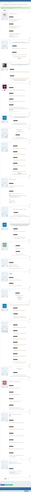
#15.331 (29, 242)
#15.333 (29, 272)
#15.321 (29, 12)
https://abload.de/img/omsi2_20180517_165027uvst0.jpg (19, 154)
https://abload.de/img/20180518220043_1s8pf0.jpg (15, 407)
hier (12, 8)
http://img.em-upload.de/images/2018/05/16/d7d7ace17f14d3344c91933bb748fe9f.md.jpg (20, 78)
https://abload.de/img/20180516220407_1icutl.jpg (15, 26)
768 (6, 478)
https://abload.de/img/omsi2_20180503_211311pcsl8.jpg (19, 327)
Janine (3, 5)
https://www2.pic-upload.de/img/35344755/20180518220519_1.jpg (16, 429)
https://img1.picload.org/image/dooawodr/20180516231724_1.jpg (19, 48)
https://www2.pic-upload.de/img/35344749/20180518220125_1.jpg (16, 422)
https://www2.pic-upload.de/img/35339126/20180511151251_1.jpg (16, 193)
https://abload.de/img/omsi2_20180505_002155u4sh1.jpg (19, 356)
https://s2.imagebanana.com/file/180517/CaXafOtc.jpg (20, 231)
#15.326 (29, 128)
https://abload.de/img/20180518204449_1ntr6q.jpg (15, 394)
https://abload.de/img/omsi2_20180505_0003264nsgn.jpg (19, 350)
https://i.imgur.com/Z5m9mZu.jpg (20, 295)
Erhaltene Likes (3, 47)
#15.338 (29, 380)
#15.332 (29, 259)
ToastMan (15, 218)
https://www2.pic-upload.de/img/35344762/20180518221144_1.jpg (16, 442)
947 (8, 478)
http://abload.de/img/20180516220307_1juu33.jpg (15, 19)
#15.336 (29, 321)
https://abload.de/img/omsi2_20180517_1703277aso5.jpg (19, 165)
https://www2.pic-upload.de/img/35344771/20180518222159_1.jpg (16, 455)
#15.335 (29, 303)
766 (3, 10)
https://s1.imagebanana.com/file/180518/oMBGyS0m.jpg (19, 310)
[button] (0, 0)
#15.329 (29, 207)
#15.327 (29, 142)
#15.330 (29, 222)
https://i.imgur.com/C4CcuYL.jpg (20, 137)
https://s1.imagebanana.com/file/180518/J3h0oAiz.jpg (20, 316)
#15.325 (29, 115)
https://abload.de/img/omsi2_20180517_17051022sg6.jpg (19, 171)
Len (14, 474)
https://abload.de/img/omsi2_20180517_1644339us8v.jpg (19, 148)
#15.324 (29, 84)
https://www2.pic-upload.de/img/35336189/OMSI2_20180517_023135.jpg (17, 107)
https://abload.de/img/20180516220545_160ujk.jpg (15, 33)
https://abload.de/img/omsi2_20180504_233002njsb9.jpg (19, 344)
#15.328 (29, 178)
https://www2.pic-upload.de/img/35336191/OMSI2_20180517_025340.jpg (17, 101)
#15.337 (29, 367)
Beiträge (2, 18)
